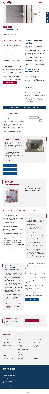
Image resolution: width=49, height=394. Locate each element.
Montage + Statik (6, 359)
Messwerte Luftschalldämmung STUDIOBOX (12, 307)
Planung (19, 348)
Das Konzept (5, 339)
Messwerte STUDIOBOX (7, 345)
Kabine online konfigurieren (23, 349)
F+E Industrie (34, 340)
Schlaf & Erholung (35, 346)
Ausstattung (10, 174)
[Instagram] (47, 17)
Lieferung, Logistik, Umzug (8, 358)
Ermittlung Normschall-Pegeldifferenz (14, 303)
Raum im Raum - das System (8, 342)
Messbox (19, 343)
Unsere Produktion (21, 357)
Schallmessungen (35, 107)
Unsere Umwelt (20, 358)
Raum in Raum (10, 170)
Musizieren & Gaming (36, 343)
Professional (20, 340)
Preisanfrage (34, 359)
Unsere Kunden (20, 359)
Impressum (27, 392)
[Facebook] (47, 13)
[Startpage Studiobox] (8, 1)
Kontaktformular (35, 358)
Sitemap (41, 391)
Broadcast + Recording (36, 342)
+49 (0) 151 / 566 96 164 (8, 381)
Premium (19, 339)
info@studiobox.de (7, 382)
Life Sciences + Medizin (36, 339)
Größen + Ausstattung (22, 346)
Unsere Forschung (21, 355)
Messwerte (29, 50)
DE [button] (42, 2)
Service (10, 165)
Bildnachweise (36, 391)
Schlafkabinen (20, 345)
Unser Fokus (20, 354)
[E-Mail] (47, 21)
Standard (19, 342)
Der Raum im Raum (32, 299)
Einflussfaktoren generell (25, 107)
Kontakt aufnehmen (32, 321)
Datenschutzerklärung (29, 391)
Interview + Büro (35, 345)
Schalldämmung (6, 343)
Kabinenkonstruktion (14, 107)
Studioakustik (5, 340)
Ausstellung (5, 357)
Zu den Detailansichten (11, 160)
